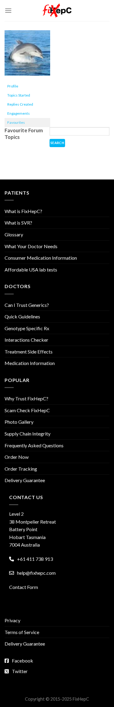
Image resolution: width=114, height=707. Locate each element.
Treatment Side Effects (29, 351)
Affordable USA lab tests (31, 269)
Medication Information (30, 363)
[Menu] (8, 10)
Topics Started (18, 95)
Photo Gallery (19, 422)
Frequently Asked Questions (34, 445)
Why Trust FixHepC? (26, 398)
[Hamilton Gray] (27, 55)
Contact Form (23, 587)
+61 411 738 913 (35, 559)
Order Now (17, 457)
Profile (12, 86)
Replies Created (20, 104)
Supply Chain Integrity (27, 433)
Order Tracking (21, 469)
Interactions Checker (26, 340)
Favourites (16, 122)
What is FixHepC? (23, 211)
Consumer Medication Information (41, 258)
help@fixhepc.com (36, 573)
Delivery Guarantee (25, 480)
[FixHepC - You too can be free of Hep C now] (57, 10)
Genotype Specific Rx (27, 328)
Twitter (20, 671)
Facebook (22, 660)
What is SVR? (18, 222)
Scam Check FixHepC (27, 410)
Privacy (12, 620)
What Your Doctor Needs (31, 246)
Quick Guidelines (22, 316)
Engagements (18, 113)
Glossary (14, 234)
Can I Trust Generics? (27, 305)
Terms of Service (22, 632)
